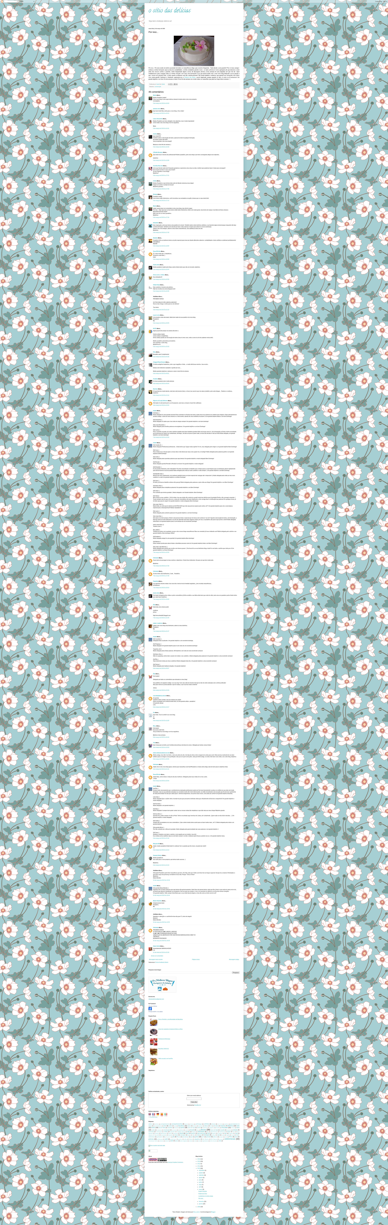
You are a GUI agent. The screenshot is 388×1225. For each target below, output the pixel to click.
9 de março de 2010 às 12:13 (161, 850)
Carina (155, 134)
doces (203, 1130)
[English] (150, 1115)
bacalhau (181, 1126)
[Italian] (166, 1115)
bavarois (200, 1125)
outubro (201, 1173)
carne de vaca (191, 1127)
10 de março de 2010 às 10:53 (161, 908)
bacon (189, 1125)
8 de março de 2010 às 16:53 (161, 747)
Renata (155, 194)
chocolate (224, 1127)
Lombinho (220, 1133)
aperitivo (226, 1124)
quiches (180, 1139)
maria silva (156, 264)
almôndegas (199, 1124)
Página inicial (196, 959)
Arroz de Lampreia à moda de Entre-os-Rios (170, 1029)
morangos (206, 1135)
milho (193, 1135)
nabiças (213, 1135)
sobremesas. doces (153, 1140)
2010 (199, 1168)
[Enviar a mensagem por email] (169, 84)
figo (208, 1131)
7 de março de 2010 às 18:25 (161, 599)
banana (195, 1125)
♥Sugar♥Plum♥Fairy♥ (159, 362)
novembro (202, 1170)
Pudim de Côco (203, 1193)
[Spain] (162, 1115)
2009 (199, 1206)
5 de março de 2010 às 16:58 (161, 160)
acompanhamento (165, 1124)
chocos (233, 1127)
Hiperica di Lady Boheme (160, 400)
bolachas (222, 1126)
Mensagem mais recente (156, 959)
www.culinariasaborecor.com (161, 753)
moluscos (199, 1135)
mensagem (183, 1135)
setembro (201, 1175)
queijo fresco (173, 1139)
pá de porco (168, 1136)
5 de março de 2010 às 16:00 (161, 103)
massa (176, 1135)
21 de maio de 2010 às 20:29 (161, 952)
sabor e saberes (157, 623)
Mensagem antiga (234, 959)
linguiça (214, 1133)
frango (228, 1131)
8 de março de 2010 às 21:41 (161, 769)
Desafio (192, 1130)
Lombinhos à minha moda (206, 1196)
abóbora (151, 1124)
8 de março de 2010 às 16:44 (161, 737)
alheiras (192, 1124)
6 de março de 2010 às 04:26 (161, 356)
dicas (197, 1130)
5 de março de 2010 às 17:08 (161, 189)
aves (175, 1125)
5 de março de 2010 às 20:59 (161, 291)
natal (218, 1135)
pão (173, 1137)
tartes (176, 1140)
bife (211, 1125)
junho (200, 1182)
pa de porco (160, 1136)
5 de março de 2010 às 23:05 (161, 323)
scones (221, 1139)
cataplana (211, 1127)
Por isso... (201, 1198)
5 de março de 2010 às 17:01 (161, 175)
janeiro (201, 1204)
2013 (199, 1161)
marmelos (170, 1135)
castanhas (204, 1127)
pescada (208, 1137)
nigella (227, 1135)
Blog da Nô (156, 843)
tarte (172, 1141)
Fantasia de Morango (164, 1039)
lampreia (175, 1133)
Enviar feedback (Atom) (161, 962)
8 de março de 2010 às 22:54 (161, 780)
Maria (154, 95)
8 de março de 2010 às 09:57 (161, 668)
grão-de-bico (164, 1133)
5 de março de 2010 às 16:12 (161, 113)
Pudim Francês (203, 1191)
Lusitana (231, 1133)
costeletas (180, 1130)
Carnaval (176, 1127)
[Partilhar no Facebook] (175, 84)
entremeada (159, 1131)
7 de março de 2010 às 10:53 (161, 437)
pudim (166, 1139)
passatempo (185, 1136)
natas (223, 1135)
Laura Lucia (156, 315)
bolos (153, 1127)
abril (200, 1187)
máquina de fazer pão (154, 1135)
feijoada (194, 1131)
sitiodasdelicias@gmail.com (156, 999)
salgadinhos (197, 1139)
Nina (154, 352)
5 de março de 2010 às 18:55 (161, 246)
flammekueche (214, 1131)
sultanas (161, 1140)
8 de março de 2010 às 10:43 (161, 690)
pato (192, 1136)
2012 (199, 1163)
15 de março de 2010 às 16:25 (161, 940)
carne (182, 1127)
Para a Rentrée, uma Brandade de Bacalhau (170, 1019)
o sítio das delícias (170, 11)
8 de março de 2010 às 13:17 (161, 707)
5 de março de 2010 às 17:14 (161, 200)
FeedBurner (197, 1105)
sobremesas (230, 1139)
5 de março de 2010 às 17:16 (161, 217)
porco (236, 1137)
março (201, 1189)
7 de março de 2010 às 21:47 (161, 631)
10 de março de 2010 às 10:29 (161, 880)
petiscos (215, 1136)
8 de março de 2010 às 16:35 (161, 720)
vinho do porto (213, 1140)
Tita (154, 742)
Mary (154, 726)
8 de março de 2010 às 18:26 (161, 759)
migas (189, 1135)
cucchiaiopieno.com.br (159, 695)
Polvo (230, 1137)
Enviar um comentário (157, 956)
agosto (201, 1177)
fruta (234, 1131)
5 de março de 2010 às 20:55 (161, 279)
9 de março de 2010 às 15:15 (161, 865)
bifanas (206, 1125)
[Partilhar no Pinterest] (177, 84)
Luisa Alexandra (157, 118)
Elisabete (155, 222)
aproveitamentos (158, 1125)
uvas (195, 1140)
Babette (155, 238)
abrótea (157, 1124)
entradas (235, 1130)
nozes (232, 1135)
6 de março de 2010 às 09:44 (161, 383)
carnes (198, 1127)
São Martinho (205, 1139)
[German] (158, 1115)
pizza (226, 1136)
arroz (164, 1126)
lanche (181, 1133)
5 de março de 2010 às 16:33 (161, 147)
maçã (236, 1133)
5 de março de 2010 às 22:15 (161, 309)
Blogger (213, 1212)
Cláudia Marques (158, 152)
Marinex (155, 389)
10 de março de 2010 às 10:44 (161, 895)
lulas (225, 1133)
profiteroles (159, 1139)
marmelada (163, 1135)
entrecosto (151, 1131)
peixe (196, 1137)
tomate (190, 1140)
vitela (220, 1140)
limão (208, 1133)
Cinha (154, 181)
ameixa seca (156, 108)
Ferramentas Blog (153, 1117)
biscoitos (216, 1125)
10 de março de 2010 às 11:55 (161, 922)
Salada (190, 1139)
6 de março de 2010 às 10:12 (161, 395)
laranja (187, 1133)
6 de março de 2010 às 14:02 (161, 405)
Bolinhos (230, 1126)
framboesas (222, 1131)
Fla (154, 712)
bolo (238, 1126)
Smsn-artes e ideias (159, 275)
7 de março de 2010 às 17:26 (161, 566)
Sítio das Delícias (153, 1006)
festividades (201, 1131)
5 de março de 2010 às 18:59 (161, 259)
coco (237, 1127)
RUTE (154, 328)
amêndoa (206, 1124)
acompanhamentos (177, 1124)
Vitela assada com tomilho (165, 1058)
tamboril (167, 1140)
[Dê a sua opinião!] (171, 84)
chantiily (218, 1127)
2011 (199, 1166)
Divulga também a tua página (156, 1011)
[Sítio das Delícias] (150, 1010)
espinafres (172, 1131)
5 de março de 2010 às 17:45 (161, 232)
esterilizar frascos (181, 1131)
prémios (151, 1139)
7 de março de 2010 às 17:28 (161, 576)
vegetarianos (205, 1140)
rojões (185, 1139)
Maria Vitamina (157, 901)
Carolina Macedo (158, 165)
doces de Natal (214, 1130)
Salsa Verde (156, 946)
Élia (154, 604)
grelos (170, 1133)
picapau (221, 1136)
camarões (169, 1127)
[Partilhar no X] (173, 84)
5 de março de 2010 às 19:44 (161, 269)
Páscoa (178, 1136)
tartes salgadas (183, 1140)
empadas (229, 1130)
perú (203, 1136)
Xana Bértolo (157, 251)
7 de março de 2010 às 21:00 (161, 618)
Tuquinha (155, 581)
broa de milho (162, 1127)
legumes (193, 1133)
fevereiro (201, 1201)
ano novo (220, 1124)
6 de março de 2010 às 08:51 (161, 373)
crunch (186, 1130)
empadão (222, 1130)
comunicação (157, 86)
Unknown (155, 558)
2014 (199, 1159)
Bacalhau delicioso (163, 1048)
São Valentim (214, 1139)
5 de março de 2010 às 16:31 (161, 128)
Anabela (155, 379)
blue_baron (196, 1212)
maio (200, 1184)
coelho (153, 1130)
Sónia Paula (156, 285)
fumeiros (157, 1133)
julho (200, 1180)
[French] (154, 1115)
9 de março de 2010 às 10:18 (161, 838)
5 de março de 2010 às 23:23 (161, 346)
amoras (213, 1124)
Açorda (186, 1124)
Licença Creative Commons (175, 1162)
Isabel (155, 410)
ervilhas (166, 1131)
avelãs (170, 1125)
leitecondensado (201, 1133)
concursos (174, 1130)
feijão (188, 1131)
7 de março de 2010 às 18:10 (161, 587)
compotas (159, 1130)
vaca (199, 1140)
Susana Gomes (157, 855)
